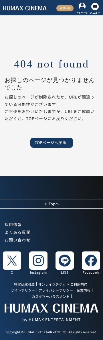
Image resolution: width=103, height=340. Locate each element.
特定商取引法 (24, 284)
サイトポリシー (23, 290)
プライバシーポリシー (56, 290)
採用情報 (13, 224)
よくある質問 (18, 232)
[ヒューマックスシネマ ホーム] (25, 8)
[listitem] (12, 262)
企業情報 (83, 290)
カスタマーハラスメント (51, 296)
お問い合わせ (18, 240)
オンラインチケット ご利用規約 (62, 284)
